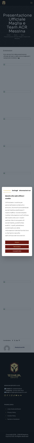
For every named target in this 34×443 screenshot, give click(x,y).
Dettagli (15, 190)
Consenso (7, 190)
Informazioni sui (25, 190)
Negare (17, 242)
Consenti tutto (17, 251)
